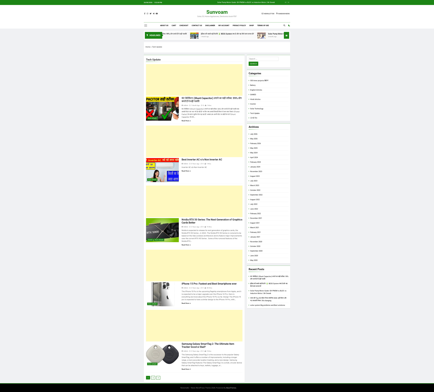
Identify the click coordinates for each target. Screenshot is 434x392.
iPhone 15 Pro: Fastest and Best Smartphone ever (209, 283)
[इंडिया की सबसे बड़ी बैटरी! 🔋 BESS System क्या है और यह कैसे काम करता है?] (172, 37)
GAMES (150, 240)
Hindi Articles (255, 99)
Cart (174, 25)
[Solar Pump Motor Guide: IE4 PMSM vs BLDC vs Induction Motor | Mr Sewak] (239, 37)
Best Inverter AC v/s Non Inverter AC (202, 159)
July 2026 (253, 134)
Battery (253, 85)
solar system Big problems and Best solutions (267, 305)
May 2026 (253, 139)
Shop (251, 25)
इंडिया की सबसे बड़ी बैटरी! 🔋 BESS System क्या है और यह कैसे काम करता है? (205, 34)
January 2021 (255, 237)
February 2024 (255, 162)
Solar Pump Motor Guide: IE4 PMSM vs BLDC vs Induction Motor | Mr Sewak (246, 2)
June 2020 (254, 256)
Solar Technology (256, 109)
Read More (185, 121)
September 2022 (256, 195)
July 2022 (253, 204)
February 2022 (255, 214)
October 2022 (255, 190)
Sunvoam (217, 12)
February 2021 (255, 232)
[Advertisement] (194, 80)
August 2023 (255, 176)
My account (223, 25)
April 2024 (254, 157)
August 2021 (255, 223)
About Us (164, 25)
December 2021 (256, 218)
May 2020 (253, 260)
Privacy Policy (239, 25)
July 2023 (253, 181)
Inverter (253, 104)
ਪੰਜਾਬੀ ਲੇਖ (253, 118)
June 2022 (254, 209)
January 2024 (255, 167)
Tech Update (152, 118)
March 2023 (254, 185)
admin (186, 105)
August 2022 (255, 200)
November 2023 (256, 171)
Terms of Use (263, 25)
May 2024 (253, 153)
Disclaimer (210, 25)
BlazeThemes (231, 388)
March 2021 (254, 228)
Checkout (183, 25)
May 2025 (253, 148)
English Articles (256, 90)
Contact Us (197, 25)
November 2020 (256, 242)
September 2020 (256, 251)
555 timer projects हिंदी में (259, 81)
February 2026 (255, 143)
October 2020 (255, 246)
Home (147, 47)
